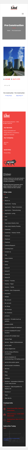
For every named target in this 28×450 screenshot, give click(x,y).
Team (6, 395)
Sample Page (8, 339)
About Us (7, 200)
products (7, 316)
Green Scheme (9, 258)
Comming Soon (9, 248)
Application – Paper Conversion (13, 207)
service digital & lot (10, 348)
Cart (6, 216)
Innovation (7, 293)
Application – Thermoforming (13, 210)
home (6, 264)
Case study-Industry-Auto (12, 223)
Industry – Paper (9, 284)
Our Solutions (8, 312)
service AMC (8, 345)
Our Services (8, 309)
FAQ (6, 255)
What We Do (8, 398)
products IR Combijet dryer (12, 336)
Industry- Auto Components (12, 290)
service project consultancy (12, 365)
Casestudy (7, 229)
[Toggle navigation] (23, 13)
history (6, 261)
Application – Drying (10, 203)
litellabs (7, 296)
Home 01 (7, 268)
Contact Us (8, 252)
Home (8, 30)
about (6, 197)
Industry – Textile (9, 287)
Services (7, 368)
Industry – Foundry (10, 280)
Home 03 (7, 274)
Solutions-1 (8, 392)
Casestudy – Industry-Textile (12, 232)
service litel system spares (12, 362)
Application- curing (10, 213)
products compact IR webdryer (13, 327)
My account (8, 300)
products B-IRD (9, 324)
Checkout (7, 236)
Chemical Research (10, 245)
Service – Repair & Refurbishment (14, 342)
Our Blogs (7, 306)
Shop (6, 372)
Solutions (7, 378)
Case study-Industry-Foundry (13, 226)
